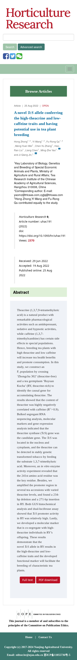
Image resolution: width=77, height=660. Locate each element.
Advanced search (31, 47)
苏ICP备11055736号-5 (57, 654)
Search (10, 47)
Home (28, 637)
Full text (27, 580)
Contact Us (45, 637)
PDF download (48, 580)
